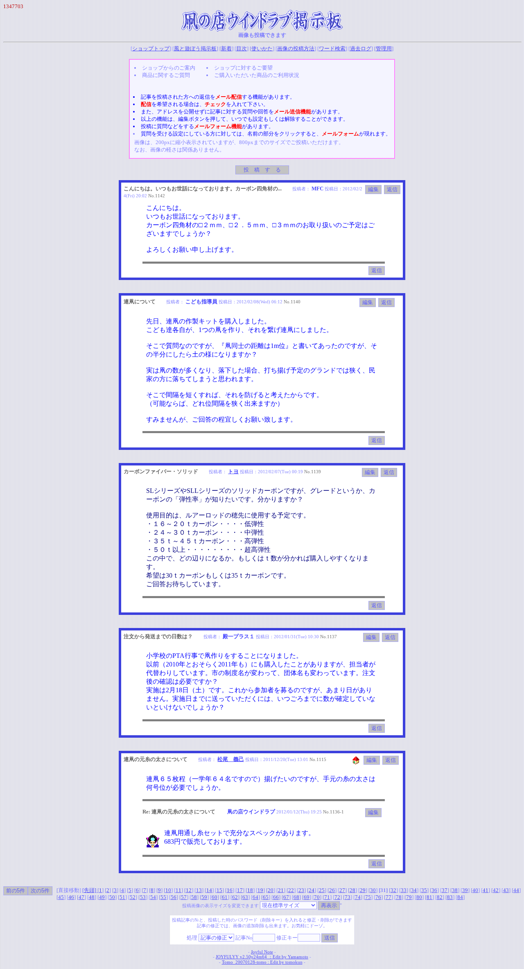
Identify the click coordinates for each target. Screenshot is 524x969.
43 (506, 890)
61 (225, 897)
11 (178, 890)
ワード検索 (332, 48)
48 (92, 897)
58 (194, 897)
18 (250, 890)
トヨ (233, 471)
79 (409, 897)
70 (317, 897)
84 (460, 897)
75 (368, 897)
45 (61, 897)
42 (496, 890)
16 (230, 890)
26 (332, 890)
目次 (241, 48)
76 (378, 897)
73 (347, 897)
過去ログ (360, 48)
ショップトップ (150, 48)
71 (327, 897)
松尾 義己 (230, 759)
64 (255, 897)
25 (322, 890)
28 (352, 890)
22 (291, 890)
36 (434, 890)
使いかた (262, 48)
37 (444, 890)
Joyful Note (262, 952)
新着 (226, 48)
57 (184, 897)
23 (301, 890)
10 (168, 890)
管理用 (384, 48)
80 (419, 897)
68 (296, 897)
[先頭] (89, 890)
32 (393, 890)
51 (122, 897)
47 (81, 897)
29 (363, 890)
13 (199, 890)
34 (414, 890)
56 (173, 897)
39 (465, 890)
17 (240, 890)
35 (424, 890)
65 (266, 897)
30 (373, 890)
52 (133, 897)
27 (342, 890)
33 (404, 890)
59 (204, 897)
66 (276, 897)
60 (214, 897)
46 (71, 897)
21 (281, 890)
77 (388, 897)
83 (450, 897)
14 (209, 890)
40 (475, 890)
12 (189, 890)
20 (270, 890)
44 (516, 890)
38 (455, 890)
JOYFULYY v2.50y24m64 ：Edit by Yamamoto (262, 957)
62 (235, 897)
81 (429, 897)
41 (485, 890)
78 (399, 897)
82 (440, 897)
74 (358, 897)
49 (102, 897)
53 (143, 897)
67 (286, 897)
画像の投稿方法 (295, 48)
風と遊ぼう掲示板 (195, 48)
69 (306, 897)
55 (163, 897)
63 (245, 897)
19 (260, 890)
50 (112, 897)
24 (311, 890)
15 (219, 890)
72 (337, 897)
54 (153, 897)
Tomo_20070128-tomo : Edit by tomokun (262, 962)
